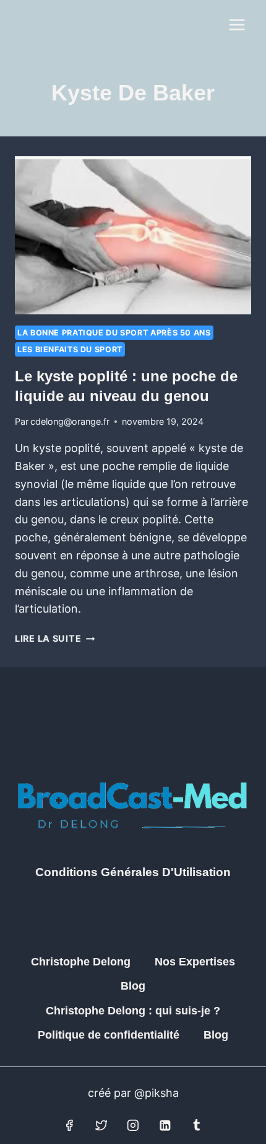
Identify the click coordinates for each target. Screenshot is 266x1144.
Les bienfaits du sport (69, 349)
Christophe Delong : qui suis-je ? (133, 1010)
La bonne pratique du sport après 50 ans (114, 332)
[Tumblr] (196, 1125)
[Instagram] (133, 1125)
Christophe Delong (81, 962)
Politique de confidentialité (108, 1035)
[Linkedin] (165, 1125)
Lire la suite (55, 638)
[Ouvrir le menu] (236, 24)
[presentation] (133, 235)
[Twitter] (101, 1125)
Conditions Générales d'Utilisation (133, 872)
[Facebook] (69, 1125)
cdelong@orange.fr (69, 421)
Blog (133, 986)
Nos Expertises (195, 962)
